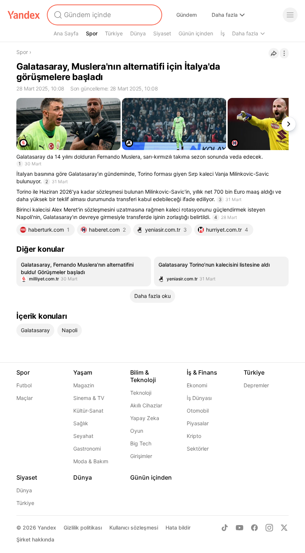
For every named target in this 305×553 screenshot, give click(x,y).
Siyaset (162, 33)
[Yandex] (23, 14)
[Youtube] (239, 527)
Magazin (83, 385)
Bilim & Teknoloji (143, 376)
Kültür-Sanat (88, 410)
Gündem (186, 15)
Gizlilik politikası (83, 527)
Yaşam (82, 372)
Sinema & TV (88, 398)
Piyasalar (198, 423)
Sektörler (198, 448)
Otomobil (198, 410)
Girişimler (141, 456)
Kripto (194, 436)
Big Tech (140, 443)
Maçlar (24, 398)
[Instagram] (269, 527)
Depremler (256, 385)
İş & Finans (202, 372)
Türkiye (114, 33)
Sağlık (80, 423)
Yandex (47, 527)
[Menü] (290, 14)
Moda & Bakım (90, 461)
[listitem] (83, 271)
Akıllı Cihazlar (146, 405)
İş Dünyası (199, 398)
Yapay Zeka (144, 418)
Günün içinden (196, 33)
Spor (91, 33)
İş (223, 33)
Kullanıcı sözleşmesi (133, 527)
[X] (284, 527)
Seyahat (83, 436)
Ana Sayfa (66, 33)
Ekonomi (197, 385)
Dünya (138, 33)
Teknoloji (140, 393)
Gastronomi (87, 448)
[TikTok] (224, 527)
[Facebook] (254, 527)
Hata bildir (178, 527)
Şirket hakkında (35, 539)
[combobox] (104, 15)
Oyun (136, 431)
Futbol (24, 385)
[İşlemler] (284, 53)
